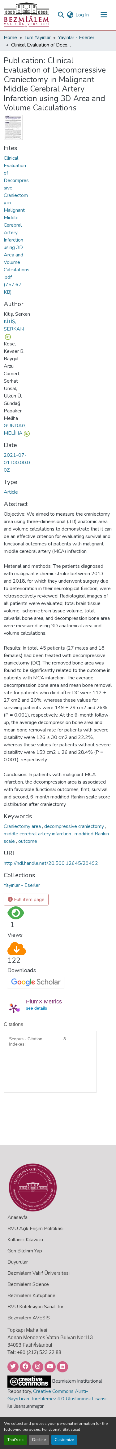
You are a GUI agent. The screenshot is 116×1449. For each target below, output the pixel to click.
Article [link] (11, 492)
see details (36, 1008)
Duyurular (17, 1262)
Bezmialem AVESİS (28, 1317)
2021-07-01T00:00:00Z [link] (17, 462)
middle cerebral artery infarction (38, 833)
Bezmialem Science (28, 1284)
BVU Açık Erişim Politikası (35, 1228)
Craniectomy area (23, 826)
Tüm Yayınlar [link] (37, 37)
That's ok (15, 1439)
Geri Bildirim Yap (24, 1250)
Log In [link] (82, 14)
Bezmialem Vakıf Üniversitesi (38, 1273)
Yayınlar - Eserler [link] (76, 37)
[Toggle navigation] (103, 15)
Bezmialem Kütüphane (31, 1295)
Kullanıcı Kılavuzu (25, 1239)
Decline (39, 1439)
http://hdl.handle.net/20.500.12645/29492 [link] (51, 863)
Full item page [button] (29, 899)
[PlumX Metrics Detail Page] (14, 1008)
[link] (17, 225)
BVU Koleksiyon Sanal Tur (35, 1306)
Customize (64, 1439)
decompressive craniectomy (74, 826)
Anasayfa (17, 1217)
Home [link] (10, 37)
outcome (27, 841)
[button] (26, 14)
